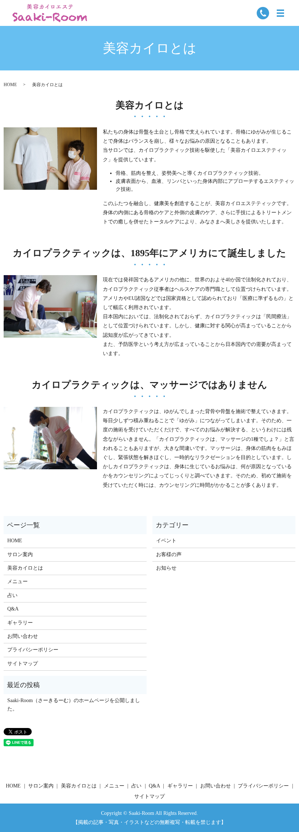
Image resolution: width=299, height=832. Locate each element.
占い (12, 595)
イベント (166, 540)
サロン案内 (20, 554)
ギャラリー (20, 622)
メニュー (17, 581)
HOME (10, 84)
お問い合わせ (22, 636)
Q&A (13, 609)
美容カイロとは (25, 568)
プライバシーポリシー (32, 649)
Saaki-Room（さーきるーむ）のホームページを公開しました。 (73, 704)
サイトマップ (22, 663)
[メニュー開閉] (280, 13)
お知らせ (166, 568)
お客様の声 (169, 554)
